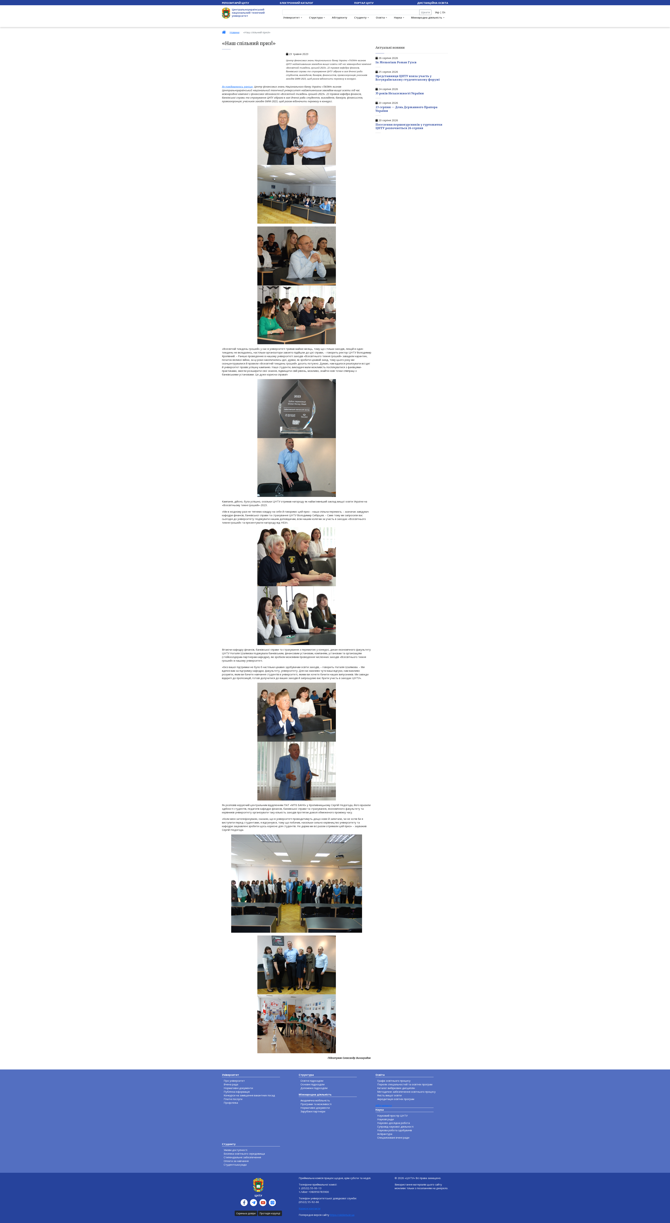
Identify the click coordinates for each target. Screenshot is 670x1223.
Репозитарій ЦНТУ (235, 3)
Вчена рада (231, 1084)
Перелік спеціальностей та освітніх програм (404, 1084)
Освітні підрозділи (311, 1080)
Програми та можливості (316, 1104)
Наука (398, 17)
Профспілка (231, 1102)
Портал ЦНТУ (364, 3)
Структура (316, 17)
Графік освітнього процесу (394, 1080)
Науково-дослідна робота (393, 1123)
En (443, 12)
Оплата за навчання (236, 1161)
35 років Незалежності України (399, 93)
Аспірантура (384, 1134)
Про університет (234, 1080)
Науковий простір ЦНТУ (392, 1115)
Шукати (425, 12)
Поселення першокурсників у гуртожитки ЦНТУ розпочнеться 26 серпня (408, 126)
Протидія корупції (269, 1213)
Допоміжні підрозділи (313, 1088)
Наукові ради (385, 1119)
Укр (437, 12)
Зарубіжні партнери (312, 1111)
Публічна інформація (237, 1091)
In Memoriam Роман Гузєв (395, 62)
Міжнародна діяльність (426, 17)
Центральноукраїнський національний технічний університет (248, 12)
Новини (234, 32)
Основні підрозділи (312, 1084)
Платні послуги (233, 1099)
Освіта (380, 17)
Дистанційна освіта (432, 3)
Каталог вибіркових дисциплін (396, 1088)
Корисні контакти (309, 1208)
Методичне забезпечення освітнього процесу (406, 1091)
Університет (291, 17)
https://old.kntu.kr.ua (342, 1215)
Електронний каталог (296, 3)
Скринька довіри (246, 1213)
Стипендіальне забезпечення (242, 1157)
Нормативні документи (238, 1088)
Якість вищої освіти (389, 1095)
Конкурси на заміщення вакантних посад (249, 1095)
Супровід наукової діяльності (395, 1126)
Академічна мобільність (315, 1100)
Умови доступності (235, 1150)
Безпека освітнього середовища (244, 1153)
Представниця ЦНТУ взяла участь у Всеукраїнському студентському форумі (407, 77)
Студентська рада (235, 1164)
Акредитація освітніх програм (395, 1099)
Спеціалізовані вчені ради (393, 1137)
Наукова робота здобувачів (394, 1130)
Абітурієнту (339, 17)
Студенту (360, 17)
